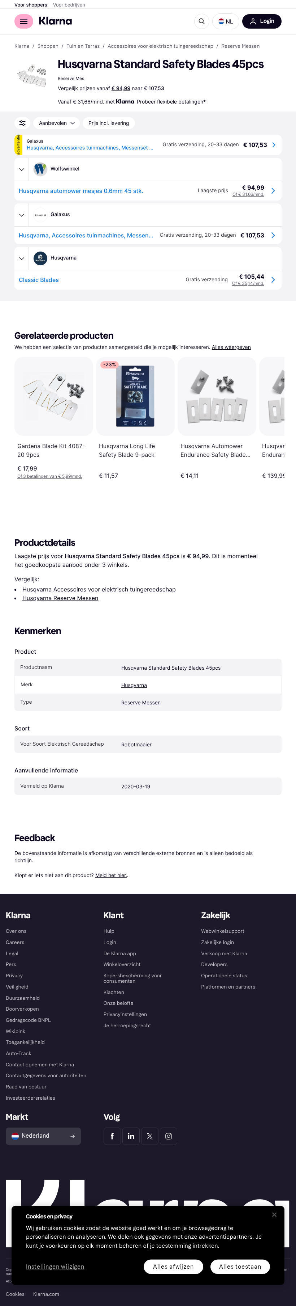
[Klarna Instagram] (168, 1136)
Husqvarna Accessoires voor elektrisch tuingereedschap (99, 589)
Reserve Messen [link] (240, 46)
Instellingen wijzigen (55, 1266)
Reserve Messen (141, 703)
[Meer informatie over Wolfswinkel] (21, 169)
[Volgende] (271, 418)
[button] (225, 21)
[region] (148, 1245)
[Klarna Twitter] (149, 1136)
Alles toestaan (240, 1266)
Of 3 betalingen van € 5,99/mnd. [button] (49, 476)
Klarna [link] (21, 46)
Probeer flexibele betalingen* (171, 101)
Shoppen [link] (48, 46)
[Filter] (22, 123)
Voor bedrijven (69, 5)
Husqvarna (134, 685)
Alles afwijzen (173, 1266)
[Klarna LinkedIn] (131, 1136)
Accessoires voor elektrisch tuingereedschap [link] (160, 46)
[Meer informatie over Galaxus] (21, 215)
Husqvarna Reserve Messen (60, 598)
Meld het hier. (111, 875)
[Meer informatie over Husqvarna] (21, 258)
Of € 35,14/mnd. (248, 283)
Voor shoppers (30, 5)
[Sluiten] (274, 1214)
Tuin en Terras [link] (83, 46)
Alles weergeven (231, 347)
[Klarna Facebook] (112, 1136)
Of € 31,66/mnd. (248, 194)
